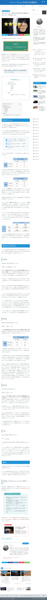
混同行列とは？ (11, 82)
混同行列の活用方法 (12, 84)
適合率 (12, 88)
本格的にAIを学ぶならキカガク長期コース (18, 95)
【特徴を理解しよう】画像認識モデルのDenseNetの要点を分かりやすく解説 (39, 70)
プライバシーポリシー (6, 598)
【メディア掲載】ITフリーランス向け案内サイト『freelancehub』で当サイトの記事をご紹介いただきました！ (40, 52)
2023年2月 (36, 121)
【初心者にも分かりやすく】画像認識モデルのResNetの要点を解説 (40, 76)
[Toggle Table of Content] (19, 104)
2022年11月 (36, 130)
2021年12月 (36, 153)
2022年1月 (36, 150)
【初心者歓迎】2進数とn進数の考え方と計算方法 (40, 59)
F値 (11, 90)
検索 (34, 9)
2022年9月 (36, 133)
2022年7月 (36, 139)
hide (19, 79)
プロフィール (14, 6)
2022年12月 (36, 127)
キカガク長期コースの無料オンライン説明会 (14, 519)
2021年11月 (36, 156)
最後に (9, 92)
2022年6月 (36, 142)
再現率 (12, 87)
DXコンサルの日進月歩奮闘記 (23, 2)
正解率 (12, 85)
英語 (32, 6)
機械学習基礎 (9, 538)
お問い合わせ (41, 6)
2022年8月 (36, 136)
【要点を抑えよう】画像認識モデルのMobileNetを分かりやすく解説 (39, 64)
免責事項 (12, 598)
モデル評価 (4, 538)
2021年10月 (36, 159)
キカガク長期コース (23, 488)
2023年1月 (36, 124)
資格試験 (23, 6)
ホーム (5, 6)
